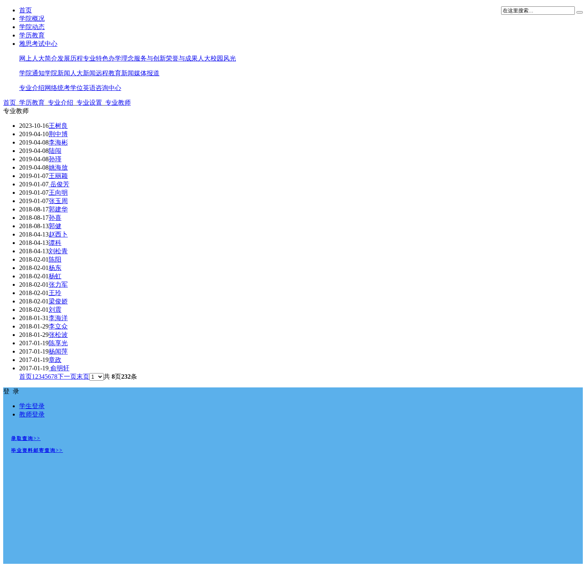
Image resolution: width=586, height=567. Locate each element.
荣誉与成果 (182, 58)
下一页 (67, 376)
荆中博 (58, 134)
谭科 (55, 242)
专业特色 (95, 58)
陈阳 (55, 259)
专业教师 (118, 102)
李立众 (58, 326)
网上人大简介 (38, 58)
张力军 (58, 284)
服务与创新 (150, 58)
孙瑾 (55, 159)
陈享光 (58, 343)
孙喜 (55, 217)
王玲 (55, 292)
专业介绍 (32, 87)
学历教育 (32, 35)
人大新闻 (83, 73)
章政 (55, 359)
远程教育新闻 (115, 73)
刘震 (55, 309)
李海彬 (58, 142)
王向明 (58, 192)
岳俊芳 (59, 184)
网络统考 (57, 87)
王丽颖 (58, 175)
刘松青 (58, 251)
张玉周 (58, 200)
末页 (83, 376)
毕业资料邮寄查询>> (37, 450)
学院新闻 (57, 73)
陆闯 (55, 150)
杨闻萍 (58, 351)
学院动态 (32, 26)
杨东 (55, 267)
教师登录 (32, 414)
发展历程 (70, 58)
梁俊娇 (58, 301)
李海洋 (58, 318)
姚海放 (58, 167)
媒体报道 (146, 73)
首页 (25, 10)
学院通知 (32, 73)
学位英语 (83, 87)
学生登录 (32, 406)
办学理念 (121, 58)
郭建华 (58, 209)
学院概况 (32, 18)
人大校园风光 (217, 58)
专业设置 (89, 102)
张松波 (58, 334)
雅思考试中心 (38, 43)
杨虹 (55, 276)
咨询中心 (108, 87)
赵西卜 (58, 234)
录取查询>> (26, 438)
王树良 (58, 125)
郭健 (55, 226)
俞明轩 (59, 368)
